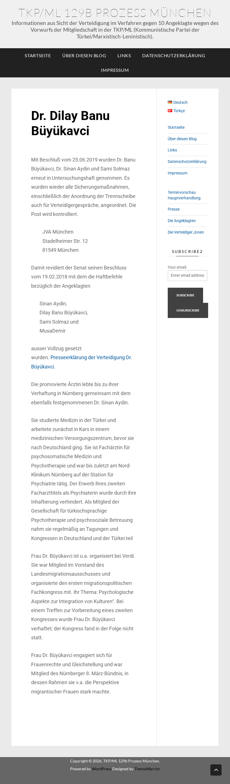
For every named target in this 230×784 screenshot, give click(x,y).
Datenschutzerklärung (173, 55)
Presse (174, 209)
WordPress (101, 768)
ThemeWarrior (147, 768)
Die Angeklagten (182, 220)
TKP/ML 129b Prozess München (115, 12)
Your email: (177, 267)
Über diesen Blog (84, 55)
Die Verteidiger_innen (186, 232)
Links (124, 55)
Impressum (115, 70)
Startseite (38, 55)
